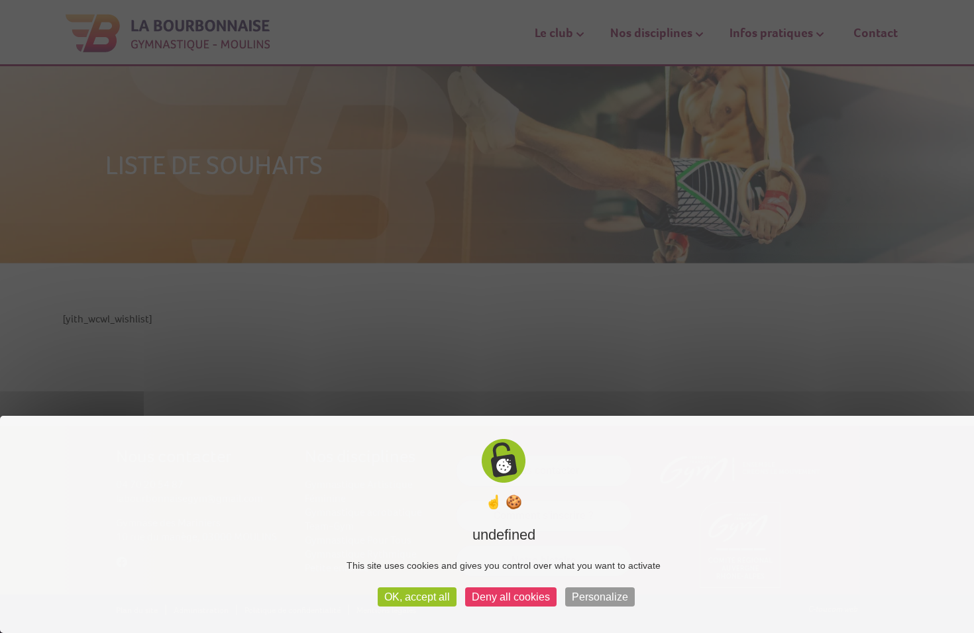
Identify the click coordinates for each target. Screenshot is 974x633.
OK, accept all (417, 597)
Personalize (600, 597)
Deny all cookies (511, 597)
